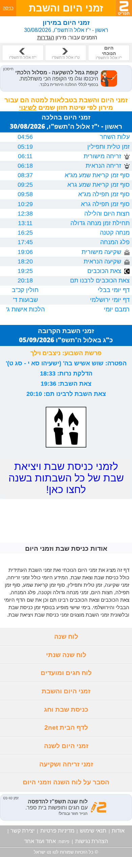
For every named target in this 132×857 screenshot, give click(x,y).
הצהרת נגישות (91, 841)
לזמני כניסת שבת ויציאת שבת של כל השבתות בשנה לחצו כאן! (66, 478)
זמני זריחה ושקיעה (66, 764)
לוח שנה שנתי (66, 654)
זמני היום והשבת (66, 691)
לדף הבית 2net (66, 727)
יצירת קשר (22, 831)
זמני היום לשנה (66, 745)
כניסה (8, 8)
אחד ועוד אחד (40, 841)
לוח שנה (66, 636)
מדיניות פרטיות (57, 831)
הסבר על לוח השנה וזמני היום (66, 782)
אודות (118, 831)
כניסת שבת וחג (66, 709)
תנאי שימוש (93, 831)
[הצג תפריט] (124, 8)
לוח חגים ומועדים (66, 672)
